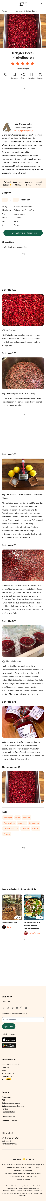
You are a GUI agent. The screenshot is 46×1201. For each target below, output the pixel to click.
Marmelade (19, 11)
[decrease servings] (5, 200)
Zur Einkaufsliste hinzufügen (24, 232)
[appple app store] (23, 1040)
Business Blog (7, 1141)
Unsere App (7, 1076)
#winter (6, 834)
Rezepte (4, 11)
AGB (3, 1100)
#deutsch (22, 823)
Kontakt (5, 1109)
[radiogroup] (23, 64)
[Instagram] (8, 1007)
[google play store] (23, 1046)
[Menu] (3, 3)
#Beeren (26, 817)
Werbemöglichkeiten (10, 1138)
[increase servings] (16, 200)
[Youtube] (17, 1007)
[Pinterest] (21, 1007)
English (14, 1121)
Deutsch (5, 1121)
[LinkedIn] (25, 1007)
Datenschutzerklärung (11, 1103)
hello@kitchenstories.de (23, 1170)
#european (34, 823)
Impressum (6, 1097)
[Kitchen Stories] (23, 4)
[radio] (13, 64)
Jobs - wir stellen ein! (10, 1064)
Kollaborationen (8, 1073)
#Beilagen (7, 817)
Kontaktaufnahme (9, 1144)
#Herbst (35, 828)
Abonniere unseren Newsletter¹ (15, 1013)
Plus (6, 1079)
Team (4, 1070)
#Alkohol (25, 828)
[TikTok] (12, 1007)
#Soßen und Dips (10, 828)
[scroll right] (44, 907)
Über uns (6, 1067)
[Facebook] (3, 1007)
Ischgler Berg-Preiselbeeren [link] (31, 11)
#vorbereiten (9, 823)
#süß (17, 817)
